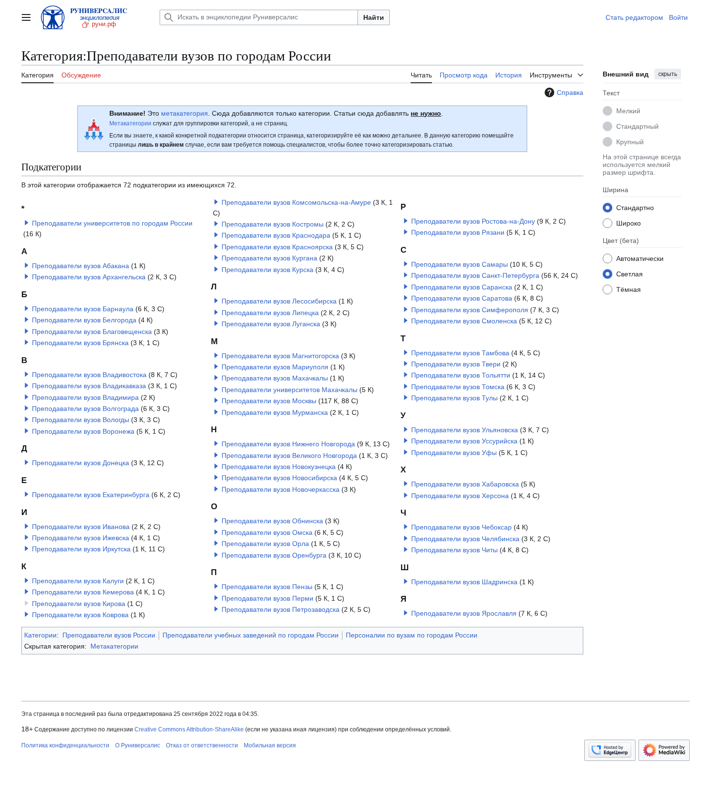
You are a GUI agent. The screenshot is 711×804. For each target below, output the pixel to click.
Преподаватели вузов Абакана (80, 266)
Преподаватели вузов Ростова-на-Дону (473, 221)
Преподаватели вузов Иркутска (81, 549)
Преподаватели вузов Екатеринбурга (90, 495)
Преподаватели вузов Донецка (80, 463)
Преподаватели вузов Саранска (461, 287)
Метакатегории (130, 123)
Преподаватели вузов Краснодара (276, 235)
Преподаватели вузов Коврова (80, 615)
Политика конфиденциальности (65, 745)
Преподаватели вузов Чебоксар (461, 527)
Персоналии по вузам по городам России (411, 635)
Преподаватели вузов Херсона (460, 496)
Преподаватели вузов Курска (267, 269)
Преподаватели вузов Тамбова (460, 353)
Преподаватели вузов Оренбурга (274, 555)
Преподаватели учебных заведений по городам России (251, 635)
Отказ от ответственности (202, 745)
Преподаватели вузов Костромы (273, 224)
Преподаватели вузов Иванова (81, 527)
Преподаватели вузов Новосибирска (279, 478)
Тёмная (628, 289)
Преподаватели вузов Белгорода (84, 320)
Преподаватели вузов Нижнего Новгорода (288, 444)
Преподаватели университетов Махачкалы (289, 390)
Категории (40, 635)
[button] (26, 17)
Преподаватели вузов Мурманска (275, 412)
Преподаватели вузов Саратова (461, 298)
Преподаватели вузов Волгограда (85, 408)
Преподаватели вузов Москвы (269, 401)
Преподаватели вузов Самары (459, 264)
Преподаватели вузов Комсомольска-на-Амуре (296, 202)
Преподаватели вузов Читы (454, 550)
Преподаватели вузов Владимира (85, 397)
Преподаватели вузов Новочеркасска (281, 489)
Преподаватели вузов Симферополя (469, 310)
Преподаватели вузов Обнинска (272, 521)
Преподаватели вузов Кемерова (83, 592)
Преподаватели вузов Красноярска (277, 247)
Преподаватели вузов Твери (456, 364)
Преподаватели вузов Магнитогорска (280, 356)
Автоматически (640, 258)
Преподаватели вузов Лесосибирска (279, 301)
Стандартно (635, 207)
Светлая (629, 273)
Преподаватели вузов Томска (457, 387)
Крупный (630, 141)
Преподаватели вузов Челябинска (465, 539)
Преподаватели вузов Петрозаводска (281, 609)
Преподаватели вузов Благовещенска (92, 331)
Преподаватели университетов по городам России (112, 223)
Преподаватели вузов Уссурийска (464, 441)
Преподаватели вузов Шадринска (464, 582)
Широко (628, 223)
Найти (373, 17)
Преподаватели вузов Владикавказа (89, 386)
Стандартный (637, 126)
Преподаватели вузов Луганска (271, 324)
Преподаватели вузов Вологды (80, 420)
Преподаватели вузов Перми (267, 598)
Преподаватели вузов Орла (265, 543)
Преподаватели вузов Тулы (454, 398)
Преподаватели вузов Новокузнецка (279, 466)
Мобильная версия (270, 745)
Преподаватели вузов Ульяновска (464, 430)
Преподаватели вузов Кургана (269, 258)
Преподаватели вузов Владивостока (89, 375)
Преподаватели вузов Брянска (80, 343)
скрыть (667, 74)
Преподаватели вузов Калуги (78, 581)
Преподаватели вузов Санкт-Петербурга (475, 275)
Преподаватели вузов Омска (267, 532)
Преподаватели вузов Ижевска (80, 538)
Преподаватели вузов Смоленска (464, 321)
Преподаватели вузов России (108, 635)
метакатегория (184, 113)
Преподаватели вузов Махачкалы (275, 378)
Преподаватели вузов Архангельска (89, 277)
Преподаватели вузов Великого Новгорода (289, 455)
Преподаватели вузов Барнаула (82, 309)
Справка (570, 92)
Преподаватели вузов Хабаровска (465, 484)
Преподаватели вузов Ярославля (464, 613)
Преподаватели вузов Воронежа (83, 431)
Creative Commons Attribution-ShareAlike (189, 729)
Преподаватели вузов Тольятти (460, 375)
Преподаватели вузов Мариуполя (275, 367)
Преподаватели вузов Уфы (454, 452)
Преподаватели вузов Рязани (457, 232)
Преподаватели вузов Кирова (78, 603)
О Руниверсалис (137, 745)
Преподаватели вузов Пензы (267, 587)
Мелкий (628, 110)
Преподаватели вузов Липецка (270, 313)
